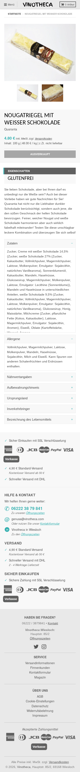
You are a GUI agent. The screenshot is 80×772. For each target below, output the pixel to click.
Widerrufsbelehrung (40, 711)
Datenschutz (40, 706)
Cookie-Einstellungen (40, 701)
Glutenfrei (20, 178)
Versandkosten (43, 138)
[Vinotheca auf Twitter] (36, 646)
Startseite (14, 13)
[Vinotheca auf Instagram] (44, 646)
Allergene (13, 339)
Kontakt (53, 623)
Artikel (69, 4)
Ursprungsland (17, 398)
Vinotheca (24, 767)
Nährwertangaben (19, 377)
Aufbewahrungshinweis (23, 387)
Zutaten (12, 243)
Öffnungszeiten (35, 513)
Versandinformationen (40, 663)
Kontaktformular (50, 523)
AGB (40, 696)
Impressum (40, 715)
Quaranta (10, 129)
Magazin (40, 677)
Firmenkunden (40, 667)
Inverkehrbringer (18, 409)
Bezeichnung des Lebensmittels (29, 419)
